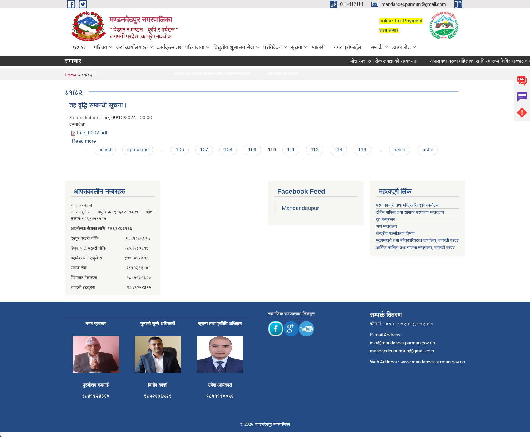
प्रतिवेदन (272, 47)
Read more (84, 141)
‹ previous (137, 149)
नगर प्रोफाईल (347, 47)
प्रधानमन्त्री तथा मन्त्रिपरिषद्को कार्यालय (407, 205)
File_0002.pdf (92, 132)
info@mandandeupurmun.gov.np (402, 342)
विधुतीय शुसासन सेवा (233, 47)
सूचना (296, 47)
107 (204, 149)
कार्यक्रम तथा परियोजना (180, 47)
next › (399, 149)
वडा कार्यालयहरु (132, 47)
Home (70, 74)
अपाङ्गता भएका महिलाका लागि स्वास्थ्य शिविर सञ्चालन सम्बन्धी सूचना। (201, 73)
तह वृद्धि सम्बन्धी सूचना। (98, 105)
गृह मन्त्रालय (385, 219)
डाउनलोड (401, 47)
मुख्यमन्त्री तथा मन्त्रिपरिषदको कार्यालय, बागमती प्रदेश (417, 240)
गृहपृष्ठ (78, 47)
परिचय (100, 47)
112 (315, 149)
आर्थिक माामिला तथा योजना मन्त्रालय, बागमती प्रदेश (415, 247)
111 (291, 149)
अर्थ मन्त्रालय (386, 226)
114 (362, 149)
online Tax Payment (400, 20)
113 (338, 149)
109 (252, 149)
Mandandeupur (300, 208)
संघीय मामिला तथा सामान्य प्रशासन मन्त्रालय (410, 212)
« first (105, 149)
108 (228, 149)
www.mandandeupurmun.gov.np (433, 361)
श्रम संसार (388, 30)
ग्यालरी (318, 47)
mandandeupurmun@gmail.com (402, 350)
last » (427, 149)
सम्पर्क (376, 47)
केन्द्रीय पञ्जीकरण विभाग (395, 233)
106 (180, 149)
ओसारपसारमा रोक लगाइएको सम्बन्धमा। (378, 61)
